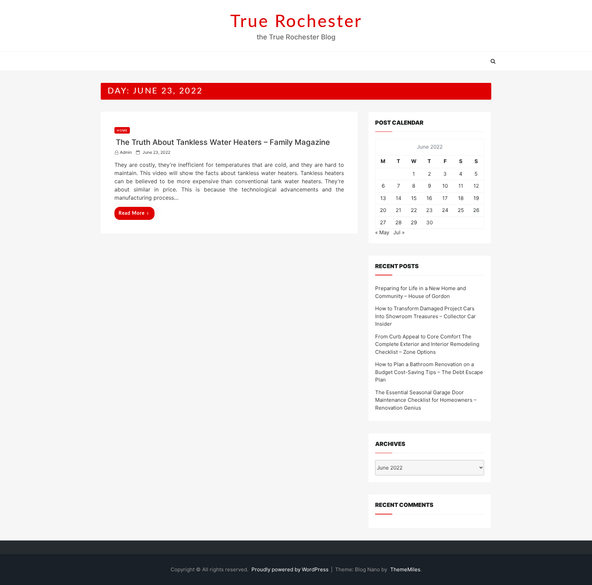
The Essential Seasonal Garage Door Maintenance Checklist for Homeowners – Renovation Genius (426, 400)
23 (429, 210)
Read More (132, 213)
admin (126, 152)
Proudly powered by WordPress (290, 569)
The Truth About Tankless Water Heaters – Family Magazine (223, 142)
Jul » (399, 232)
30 (429, 222)
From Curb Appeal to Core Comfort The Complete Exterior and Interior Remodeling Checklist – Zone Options (427, 344)
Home (122, 130)
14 (399, 198)
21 (398, 210)
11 (460, 186)
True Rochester (296, 21)
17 (445, 198)
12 (476, 186)
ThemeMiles (405, 569)
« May (382, 232)
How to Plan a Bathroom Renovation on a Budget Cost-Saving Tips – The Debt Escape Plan (429, 372)
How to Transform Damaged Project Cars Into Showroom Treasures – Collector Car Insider (425, 316)
